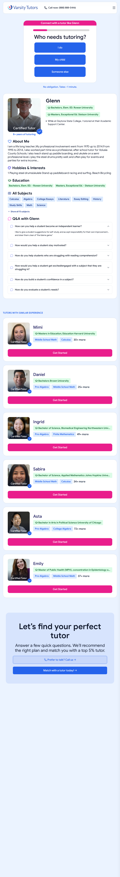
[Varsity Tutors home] (23, 7)
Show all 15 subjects (20, 211)
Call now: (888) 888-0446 (62, 7)
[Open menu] (114, 8)
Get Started (60, 352)
